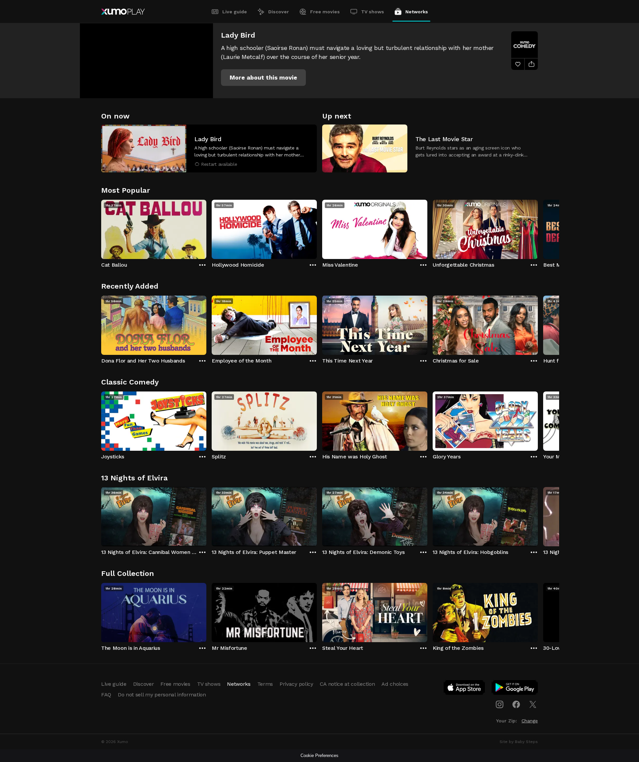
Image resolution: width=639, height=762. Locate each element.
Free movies (325, 11)
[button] (263, 77)
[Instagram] (500, 704)
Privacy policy (296, 684)
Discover (278, 11)
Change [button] (530, 720)
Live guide (234, 11)
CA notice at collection (347, 684)
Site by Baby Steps (519, 741)
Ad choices (394, 684)
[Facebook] (516, 704)
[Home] (123, 12)
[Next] (538, 228)
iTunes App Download (464, 689)
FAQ (106, 694)
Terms (265, 684)
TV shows (372, 11)
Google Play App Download (515, 689)
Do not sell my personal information (162, 694)
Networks (416, 11)
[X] (533, 704)
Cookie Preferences (319, 755)
